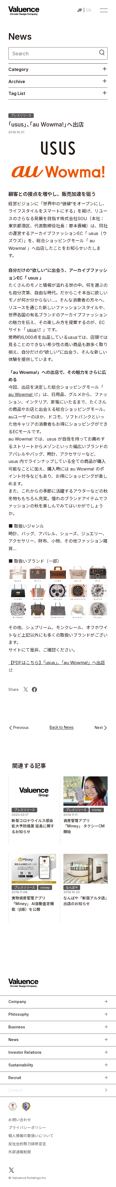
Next (99, 728)
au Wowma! (21, 394)
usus (32, 329)
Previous (21, 728)
